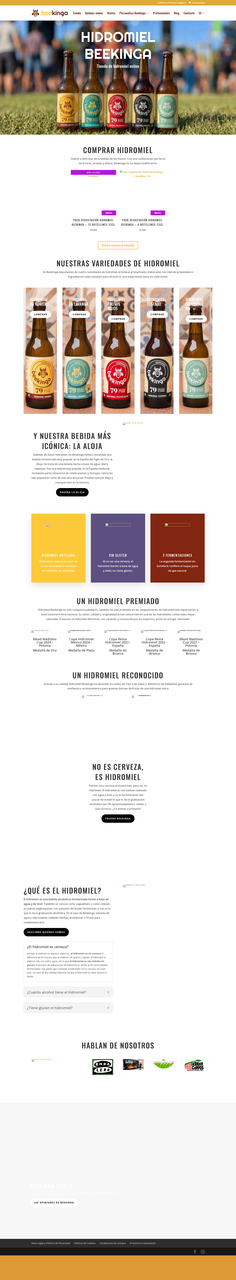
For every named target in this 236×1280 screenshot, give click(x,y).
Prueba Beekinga (118, 818)
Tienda (77, 13)
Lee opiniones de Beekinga (54, 1194)
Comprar (40, 314)
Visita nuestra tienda (118, 245)
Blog (176, 13)
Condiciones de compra (113, 1234)
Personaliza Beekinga (132, 13)
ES (200, 13)
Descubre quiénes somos (46, 932)
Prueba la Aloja (72, 492)
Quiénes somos (94, 13)
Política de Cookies (84, 1234)
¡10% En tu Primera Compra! (171, 3)
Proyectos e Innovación (143, 1234)
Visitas (111, 13)
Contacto (189, 13)
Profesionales (161, 13)
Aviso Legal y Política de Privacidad (50, 1234)
